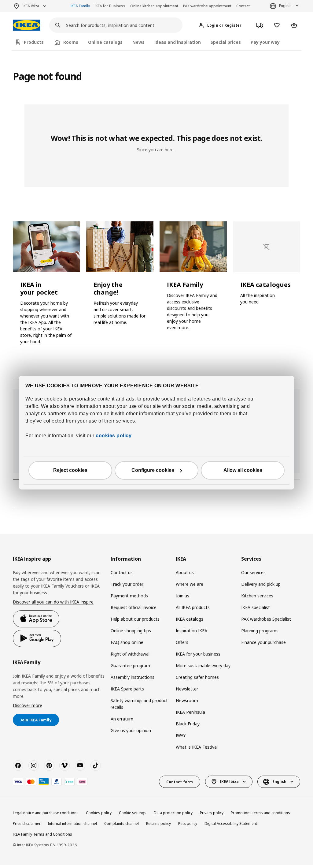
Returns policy (158, 823)
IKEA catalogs (189, 619)
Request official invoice (133, 607)
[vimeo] (64, 765)
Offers (182, 642)
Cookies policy (99, 812)
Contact (243, 6)
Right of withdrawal (130, 654)
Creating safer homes (197, 677)
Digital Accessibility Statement (230, 823)
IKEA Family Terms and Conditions (42, 834)
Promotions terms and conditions (260, 812)
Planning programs (259, 631)
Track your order (127, 584)
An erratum (122, 719)
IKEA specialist (255, 607)
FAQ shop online (127, 642)
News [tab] (138, 42)
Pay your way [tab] (265, 42)
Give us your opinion (131, 730)
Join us (182, 596)
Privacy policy (211, 812)
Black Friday (188, 724)
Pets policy (187, 823)
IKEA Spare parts (127, 689)
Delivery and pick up (261, 584)
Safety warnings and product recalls (139, 704)
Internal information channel (72, 823)
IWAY (181, 735)
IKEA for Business (110, 6)
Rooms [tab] (70, 42)
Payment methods (129, 596)
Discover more (27, 705)
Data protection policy (173, 812)
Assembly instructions (132, 677)
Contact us (122, 572)
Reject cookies (70, 470)
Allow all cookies (242, 470)
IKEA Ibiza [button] (31, 6)
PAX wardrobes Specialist (266, 619)
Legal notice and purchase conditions (46, 812)
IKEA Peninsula (190, 712)
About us (185, 572)
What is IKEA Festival (197, 747)
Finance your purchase (263, 642)
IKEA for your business (198, 654)
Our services (253, 572)
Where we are (189, 584)
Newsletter (187, 689)
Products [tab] (34, 42)
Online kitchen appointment (154, 6)
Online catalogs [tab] (105, 42)
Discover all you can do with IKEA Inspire (53, 602)
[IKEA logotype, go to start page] (26, 25)
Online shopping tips (131, 631)
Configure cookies (152, 470)
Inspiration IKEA (191, 631)
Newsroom (187, 700)
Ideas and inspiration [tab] (177, 42)
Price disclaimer (27, 823)
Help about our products (135, 619)
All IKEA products (193, 607)
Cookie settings (132, 812)
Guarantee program (130, 665)
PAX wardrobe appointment (207, 6)
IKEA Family (80, 6)
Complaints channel (121, 823)
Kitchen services (257, 596)
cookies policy (113, 435)
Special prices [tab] (226, 42)
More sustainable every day (203, 665)
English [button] (285, 5)
